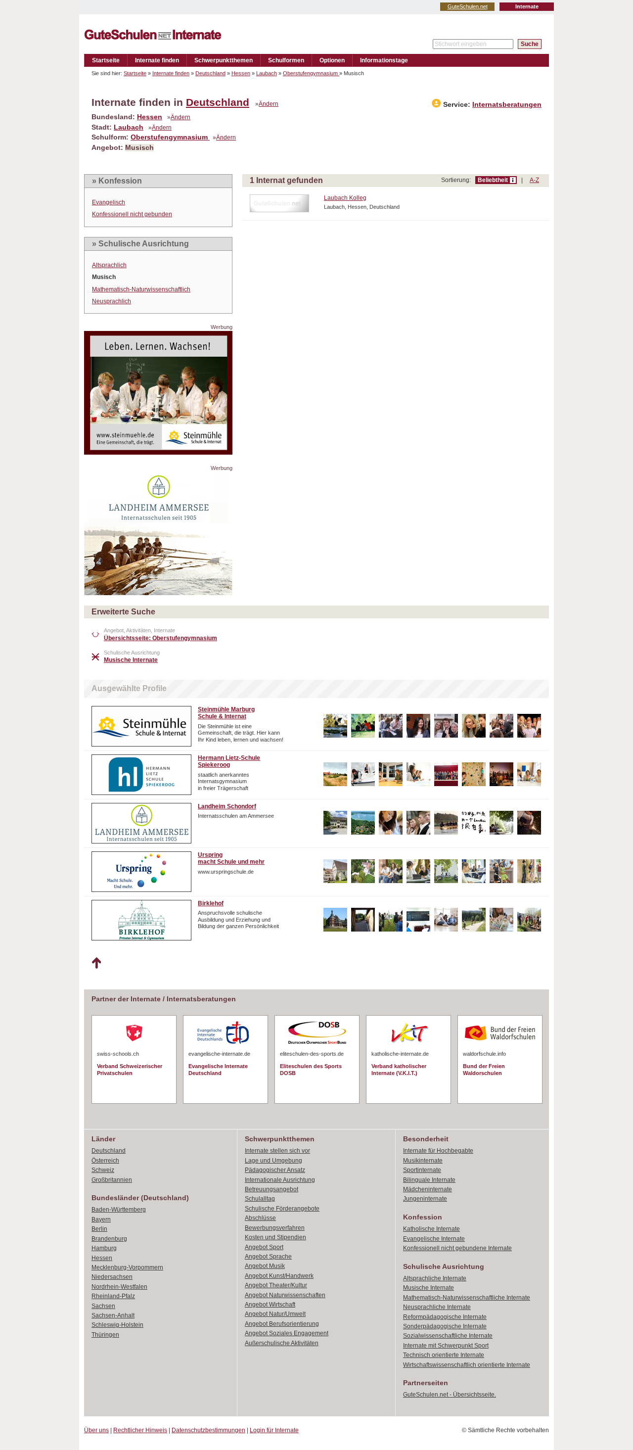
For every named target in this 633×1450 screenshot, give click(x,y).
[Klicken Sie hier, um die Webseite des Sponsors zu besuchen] (158, 452)
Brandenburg (109, 1238)
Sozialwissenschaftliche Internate (448, 1335)
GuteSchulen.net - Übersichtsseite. (449, 1394)
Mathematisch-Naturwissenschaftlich (141, 289)
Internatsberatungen (507, 104)
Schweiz (102, 1170)
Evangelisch (108, 202)
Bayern (101, 1219)
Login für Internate (274, 1430)
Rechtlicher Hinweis (140, 1430)
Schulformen (286, 60)
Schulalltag (260, 1198)
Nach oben (96, 963)
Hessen (240, 73)
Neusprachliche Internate (437, 1307)
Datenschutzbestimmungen (208, 1430)
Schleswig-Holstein (117, 1324)
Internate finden (157, 60)
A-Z (534, 180)
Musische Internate (428, 1287)
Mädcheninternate (427, 1189)
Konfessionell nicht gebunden (132, 214)
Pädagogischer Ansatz (275, 1170)
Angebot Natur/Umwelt (275, 1313)
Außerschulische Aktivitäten (281, 1343)
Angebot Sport (264, 1247)
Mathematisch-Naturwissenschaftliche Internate (466, 1297)
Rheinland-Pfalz (113, 1296)
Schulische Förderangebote (282, 1208)
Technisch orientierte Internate (443, 1355)
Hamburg (104, 1248)
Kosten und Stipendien (275, 1237)
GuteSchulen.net (468, 6)
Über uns (96, 1430)
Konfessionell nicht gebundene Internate (457, 1248)
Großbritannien (111, 1179)
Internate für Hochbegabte (438, 1150)
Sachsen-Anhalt (113, 1315)
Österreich (105, 1160)
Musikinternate (423, 1160)
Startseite (106, 60)
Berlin (99, 1228)
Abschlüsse (260, 1218)
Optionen (332, 60)
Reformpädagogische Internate (445, 1316)
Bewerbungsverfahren (275, 1227)
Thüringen (105, 1334)
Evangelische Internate (434, 1238)
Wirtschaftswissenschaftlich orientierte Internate (466, 1364)
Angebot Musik (265, 1266)
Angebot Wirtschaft (270, 1304)
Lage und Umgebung (273, 1160)
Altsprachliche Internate (434, 1278)
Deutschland (210, 73)
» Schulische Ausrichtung (140, 243)
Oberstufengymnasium (311, 73)
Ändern (268, 103)
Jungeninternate (425, 1198)
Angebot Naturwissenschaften (285, 1295)
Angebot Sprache (268, 1256)
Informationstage (384, 60)
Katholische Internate (431, 1228)
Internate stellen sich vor (277, 1150)
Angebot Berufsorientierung (282, 1323)
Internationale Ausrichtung (280, 1179)
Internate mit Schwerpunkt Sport (446, 1345)
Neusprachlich (111, 301)
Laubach (266, 73)
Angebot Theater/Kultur (276, 1285)
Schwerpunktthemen (223, 60)
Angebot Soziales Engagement (286, 1333)
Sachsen (103, 1306)
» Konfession (117, 181)
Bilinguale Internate (429, 1179)
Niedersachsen (112, 1276)
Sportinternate (422, 1170)
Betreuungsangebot (271, 1189)
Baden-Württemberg (118, 1209)
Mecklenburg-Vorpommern (127, 1267)
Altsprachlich (109, 265)
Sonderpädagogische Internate (445, 1326)
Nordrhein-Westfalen (119, 1286)
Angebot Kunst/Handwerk (279, 1275)
